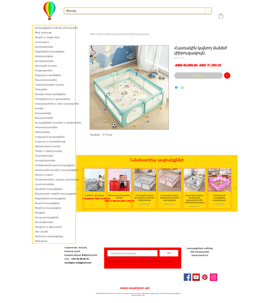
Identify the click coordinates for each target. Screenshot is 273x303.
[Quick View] (94, 179)
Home (92, 34)
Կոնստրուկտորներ (46, 127)
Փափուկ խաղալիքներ (48, 208)
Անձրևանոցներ (44, 56)
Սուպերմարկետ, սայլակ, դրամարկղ (55, 179)
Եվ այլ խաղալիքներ (47, 217)
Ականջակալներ (44, 61)
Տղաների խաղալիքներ (48, 189)
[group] (157, 188)
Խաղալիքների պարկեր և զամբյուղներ (55, 122)
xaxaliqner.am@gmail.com (77, 263)
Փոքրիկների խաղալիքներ (50, 198)
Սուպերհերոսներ (45, 160)
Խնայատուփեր (44, 118)
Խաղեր (39, 108)
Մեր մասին (41, 231)
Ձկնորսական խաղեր (48, 146)
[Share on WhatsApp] (182, 87)
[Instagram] (213, 277)
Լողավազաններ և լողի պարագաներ (55, 103)
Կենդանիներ (42, 132)
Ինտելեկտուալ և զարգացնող (52, 99)
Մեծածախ (41, 241)
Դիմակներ (41, 89)
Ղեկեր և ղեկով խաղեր (48, 151)
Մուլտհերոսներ (44, 156)
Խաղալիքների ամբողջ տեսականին (55, 28)
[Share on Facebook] (176, 87)
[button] (221, 15)
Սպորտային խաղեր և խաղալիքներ (55, 170)
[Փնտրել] (208, 11)
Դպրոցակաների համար (49, 84)
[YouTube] (196, 277)
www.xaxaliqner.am (135, 288)
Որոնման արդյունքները (49, 236)
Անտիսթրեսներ (44, 46)
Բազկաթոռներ (43, 70)
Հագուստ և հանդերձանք (50, 141)
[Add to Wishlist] (227, 75)
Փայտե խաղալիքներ (47, 203)
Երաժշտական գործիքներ (50, 94)
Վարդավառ (42, 42)
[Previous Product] (78, 189)
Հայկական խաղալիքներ (50, 137)
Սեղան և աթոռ (44, 174)
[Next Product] (236, 189)
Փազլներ (40, 212)
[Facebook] (187, 277)
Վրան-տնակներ (44, 184)
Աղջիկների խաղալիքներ (49, 51)
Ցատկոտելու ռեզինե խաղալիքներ (55, 193)
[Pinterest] (205, 277)
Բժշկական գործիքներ (48, 75)
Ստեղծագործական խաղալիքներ (55, 165)
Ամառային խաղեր (46, 65)
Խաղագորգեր (43, 113)
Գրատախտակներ (46, 80)
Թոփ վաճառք (43, 32)
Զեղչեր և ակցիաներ (47, 37)
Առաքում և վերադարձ (48, 227)
